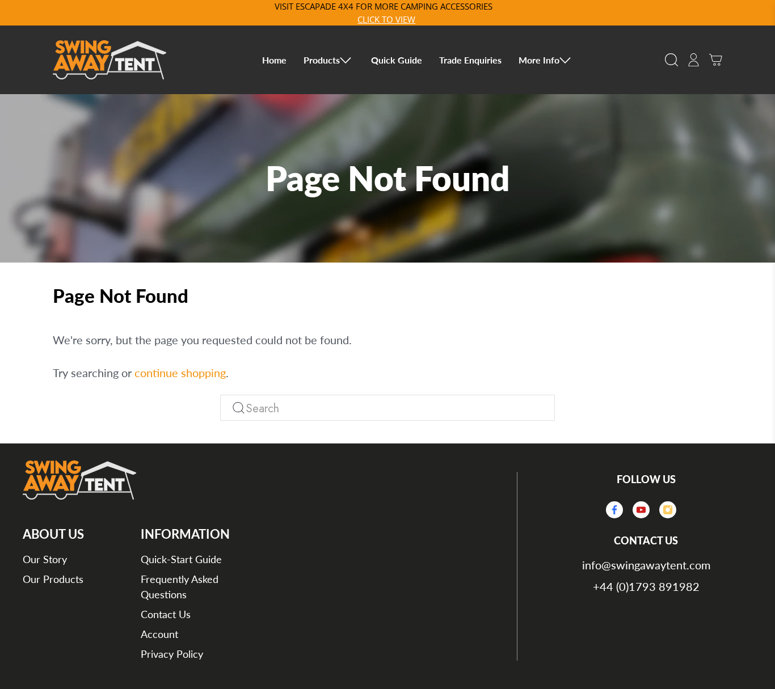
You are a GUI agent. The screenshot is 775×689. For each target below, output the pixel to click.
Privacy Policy (172, 654)
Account (159, 634)
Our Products (53, 579)
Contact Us (166, 614)
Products (322, 59)
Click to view (386, 19)
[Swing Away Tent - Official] (109, 59)
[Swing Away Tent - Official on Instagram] (671, 510)
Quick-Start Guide (181, 559)
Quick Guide (396, 59)
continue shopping (180, 372)
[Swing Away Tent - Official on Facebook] (618, 510)
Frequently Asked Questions (179, 587)
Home (274, 59)
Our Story (45, 559)
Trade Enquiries (470, 59)
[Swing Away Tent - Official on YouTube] (644, 510)
